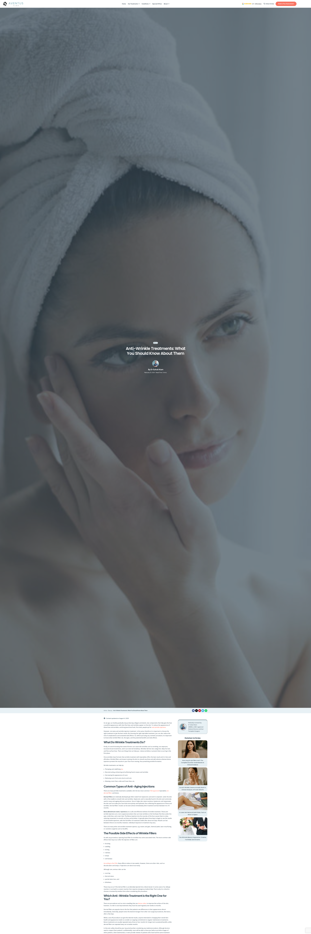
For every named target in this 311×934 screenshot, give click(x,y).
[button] (252, 4)
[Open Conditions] (149, 4)
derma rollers (142, 903)
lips (122, 769)
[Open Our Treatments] (139, 4)
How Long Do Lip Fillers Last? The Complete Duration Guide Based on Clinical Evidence (192, 763)
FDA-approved (154, 791)
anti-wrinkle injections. (159, 727)
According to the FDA (110, 863)
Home (105, 710)
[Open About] (168, 4)
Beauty (155, 342)
